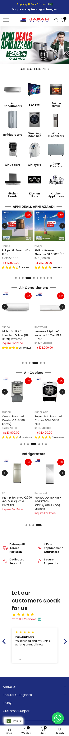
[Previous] (5, 226)
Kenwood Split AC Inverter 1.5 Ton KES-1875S (48, 335)
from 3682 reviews (24, 619)
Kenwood (40, 327)
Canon (6, 412)
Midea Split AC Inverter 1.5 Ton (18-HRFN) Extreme (15, 335)
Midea (6, 327)
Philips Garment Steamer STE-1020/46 (49, 252)
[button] (10, 267)
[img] (36, 614)
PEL (4, 493)
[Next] (62, 226)
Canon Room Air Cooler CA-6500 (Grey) (13, 420)
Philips (6, 246)
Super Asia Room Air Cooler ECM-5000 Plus (48, 420)
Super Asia (41, 412)
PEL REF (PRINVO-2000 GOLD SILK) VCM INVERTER (17, 501)
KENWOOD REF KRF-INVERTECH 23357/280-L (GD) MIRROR (47, 503)
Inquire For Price (12, 343)
